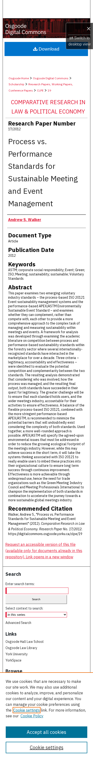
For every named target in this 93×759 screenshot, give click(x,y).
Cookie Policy (32, 715)
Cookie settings (26, 710)
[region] (46, 715)
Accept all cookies (46, 732)
